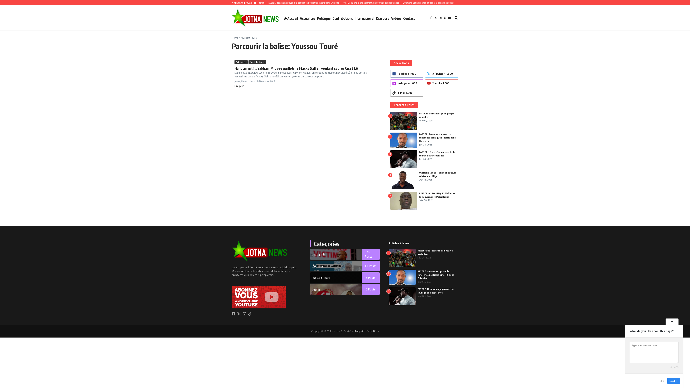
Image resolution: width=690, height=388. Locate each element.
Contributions (342, 18)
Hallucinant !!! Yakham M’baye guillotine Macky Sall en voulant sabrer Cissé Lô (296, 68)
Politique (324, 18)
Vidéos (396, 18)
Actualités (307, 18)
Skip (662, 380)
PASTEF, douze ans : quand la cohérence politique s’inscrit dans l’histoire (437, 138)
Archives (317, 266)
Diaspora (382, 18)
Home (235, 37)
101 (370, 266)
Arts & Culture (321, 278)
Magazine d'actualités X (367, 331)
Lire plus (239, 85)
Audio (316, 290)
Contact (409, 18)
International (364, 18)
